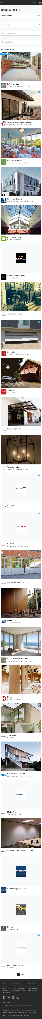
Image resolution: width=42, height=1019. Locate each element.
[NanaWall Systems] (21, 143)
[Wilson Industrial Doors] (21, 258)
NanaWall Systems (14, 160)
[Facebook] (4, 998)
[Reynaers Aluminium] (21, 181)
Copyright (26, 1015)
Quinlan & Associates (15, 582)
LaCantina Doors (13, 84)
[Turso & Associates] (21, 296)
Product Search (32, 988)
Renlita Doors (12, 352)
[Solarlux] (21, 526)
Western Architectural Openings (19, 122)
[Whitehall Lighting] (21, 450)
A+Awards (6, 988)
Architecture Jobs (33, 986)
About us (5, 986)
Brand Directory (32, 990)
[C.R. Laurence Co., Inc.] (21, 756)
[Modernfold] (21, 794)
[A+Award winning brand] (39, 54)
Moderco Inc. (12, 620)
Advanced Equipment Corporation (20, 850)
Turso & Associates (14, 314)
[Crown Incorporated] (21, 411)
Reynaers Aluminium (15, 199)
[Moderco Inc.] (21, 603)
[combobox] (21, 24)
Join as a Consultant (18, 988)
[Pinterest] (13, 998)
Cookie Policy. (21, 1013)
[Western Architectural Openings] (21, 105)
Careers (5, 990)
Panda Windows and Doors (17, 658)
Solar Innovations (14, 237)
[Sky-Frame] (21, 718)
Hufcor (9, 697)
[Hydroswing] (21, 909)
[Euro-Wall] (21, 488)
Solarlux (10, 544)
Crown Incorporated (14, 429)
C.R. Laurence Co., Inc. (16, 773)
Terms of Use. (12, 1013)
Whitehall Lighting (14, 467)
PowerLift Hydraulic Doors (17, 888)
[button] (36, 15)
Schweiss (11, 390)
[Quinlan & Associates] (21, 565)
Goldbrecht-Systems (15, 965)
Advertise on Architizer (19, 990)
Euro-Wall (11, 505)
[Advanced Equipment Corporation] (21, 833)
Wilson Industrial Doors (16, 275)
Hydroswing (11, 927)
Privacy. (5, 1013)
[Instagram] (17, 998)
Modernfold (11, 812)
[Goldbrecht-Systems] (21, 948)
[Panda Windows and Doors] (21, 641)
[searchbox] (3, 24)
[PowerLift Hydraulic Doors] (21, 871)
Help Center (6, 992)
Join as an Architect (18, 986)
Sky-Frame (11, 735)
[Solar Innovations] (21, 220)
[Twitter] (8, 998)
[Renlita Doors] (21, 335)
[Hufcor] (21, 680)
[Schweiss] (21, 373)
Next (22, 974)
